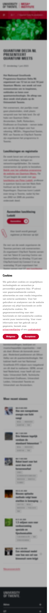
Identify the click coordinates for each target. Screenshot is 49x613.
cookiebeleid (34, 329)
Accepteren (30, 336)
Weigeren (10, 336)
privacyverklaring (11, 329)
